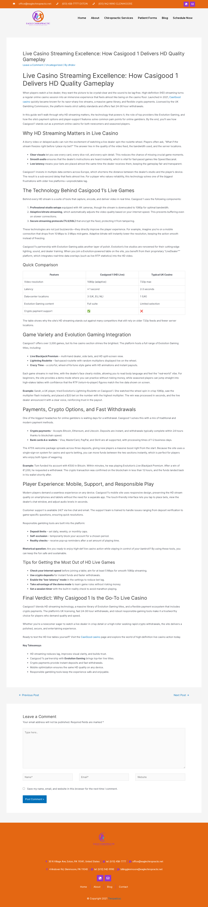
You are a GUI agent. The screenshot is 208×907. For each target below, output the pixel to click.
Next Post (181, 695)
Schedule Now (183, 18)
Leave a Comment (33, 64)
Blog (165, 18)
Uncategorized (54, 64)
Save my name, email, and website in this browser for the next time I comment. (72, 788)
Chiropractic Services (118, 18)
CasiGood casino (90, 636)
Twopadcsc (114, 898)
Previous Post (29, 695)
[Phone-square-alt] (186, 4)
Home (82, 18)
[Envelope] (192, 4)
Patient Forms (147, 18)
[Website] (160, 777)
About (95, 18)
